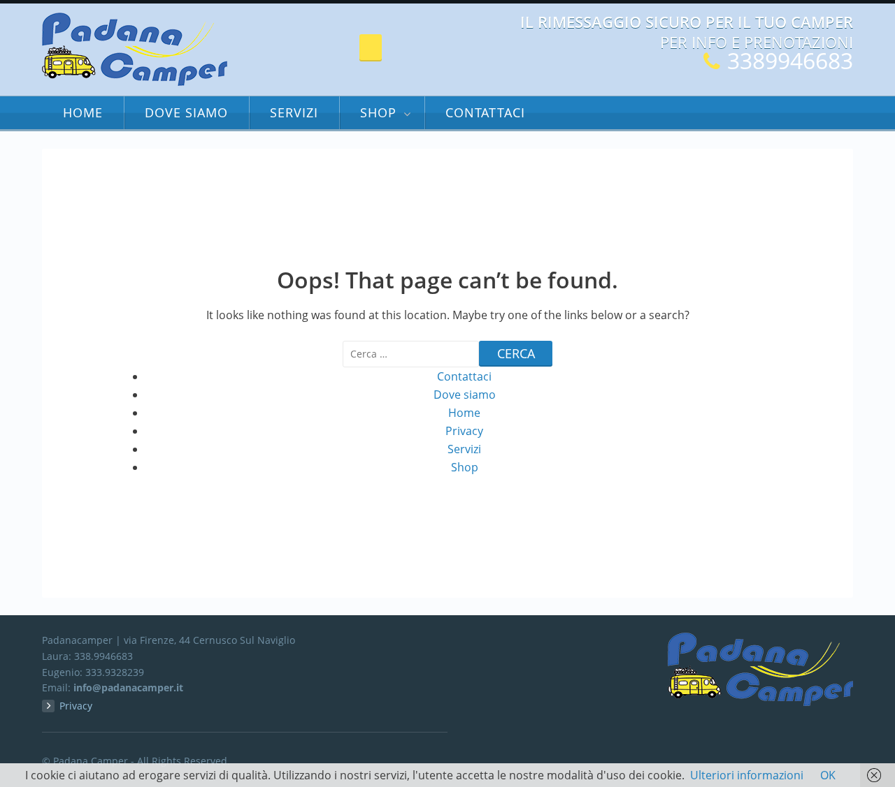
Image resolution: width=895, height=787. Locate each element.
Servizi (294, 112)
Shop (378, 112)
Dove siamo (186, 112)
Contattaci (485, 112)
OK (828, 775)
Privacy (464, 431)
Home (83, 112)
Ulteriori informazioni (746, 775)
